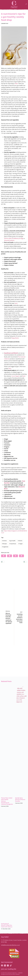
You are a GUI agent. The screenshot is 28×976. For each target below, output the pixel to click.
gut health (12, 540)
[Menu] (26, 4)
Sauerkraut (12, 543)
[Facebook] (3, 556)
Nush (23, 376)
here (16, 83)
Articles (4, 540)
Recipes (4, 543)
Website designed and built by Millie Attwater (11, 973)
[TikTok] (11, 965)
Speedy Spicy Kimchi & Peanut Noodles (20, 799)
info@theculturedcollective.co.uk (10, 945)
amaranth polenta (9, 240)
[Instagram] (8, 965)
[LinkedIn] (21, 556)
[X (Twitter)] (9, 556)
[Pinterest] (15, 556)
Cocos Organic (15, 376)
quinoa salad (7, 238)
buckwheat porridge (17, 238)
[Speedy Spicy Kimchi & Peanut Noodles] (21, 740)
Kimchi (20, 540)
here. (16, 303)
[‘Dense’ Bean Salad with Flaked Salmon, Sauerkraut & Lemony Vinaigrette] (7, 740)
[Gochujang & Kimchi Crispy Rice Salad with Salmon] (7, 865)
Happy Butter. (15, 338)
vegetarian (5, 546)
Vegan (20, 543)
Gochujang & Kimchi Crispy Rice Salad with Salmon (6, 925)
